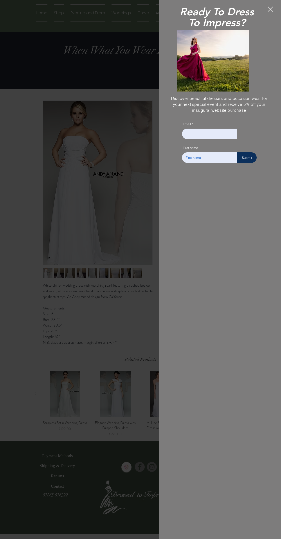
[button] (270, 9)
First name (190, 147)
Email (187, 124)
